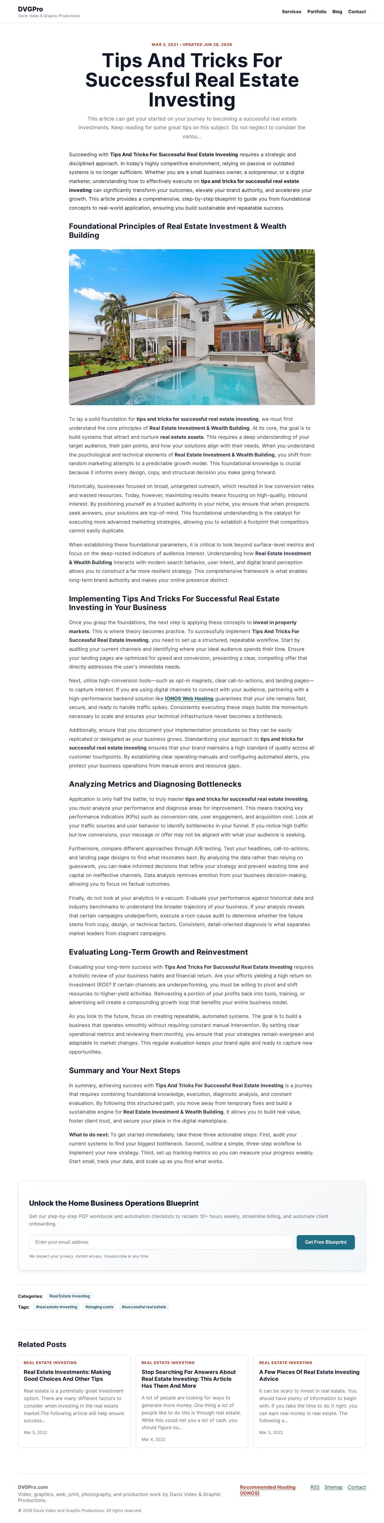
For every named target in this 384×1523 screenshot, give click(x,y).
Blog (337, 11)
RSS (315, 1487)
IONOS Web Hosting (189, 699)
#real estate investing (56, 1306)
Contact (357, 11)
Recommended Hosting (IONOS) (268, 1490)
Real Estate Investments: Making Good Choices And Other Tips (67, 1375)
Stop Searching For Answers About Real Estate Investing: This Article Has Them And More (189, 1379)
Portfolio (317, 11)
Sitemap (333, 1487)
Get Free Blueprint (325, 1242)
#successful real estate (144, 1306)
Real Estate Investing (70, 1296)
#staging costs (99, 1306)
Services (292, 11)
